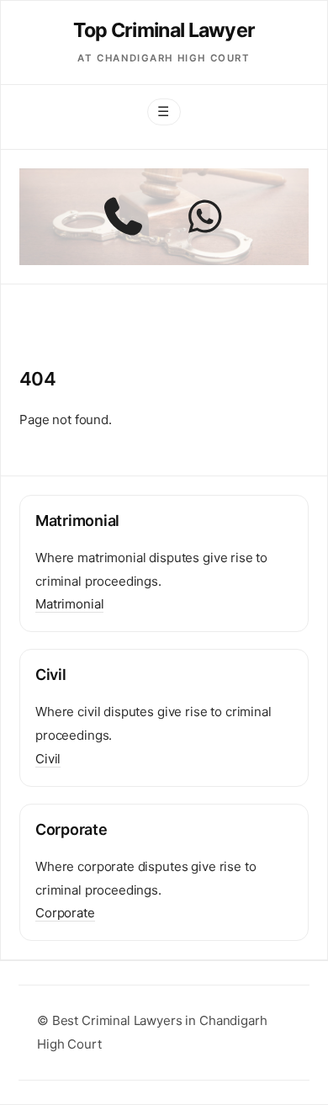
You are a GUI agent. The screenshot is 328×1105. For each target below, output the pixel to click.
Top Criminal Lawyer (164, 30)
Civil (48, 759)
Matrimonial (69, 604)
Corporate (65, 913)
